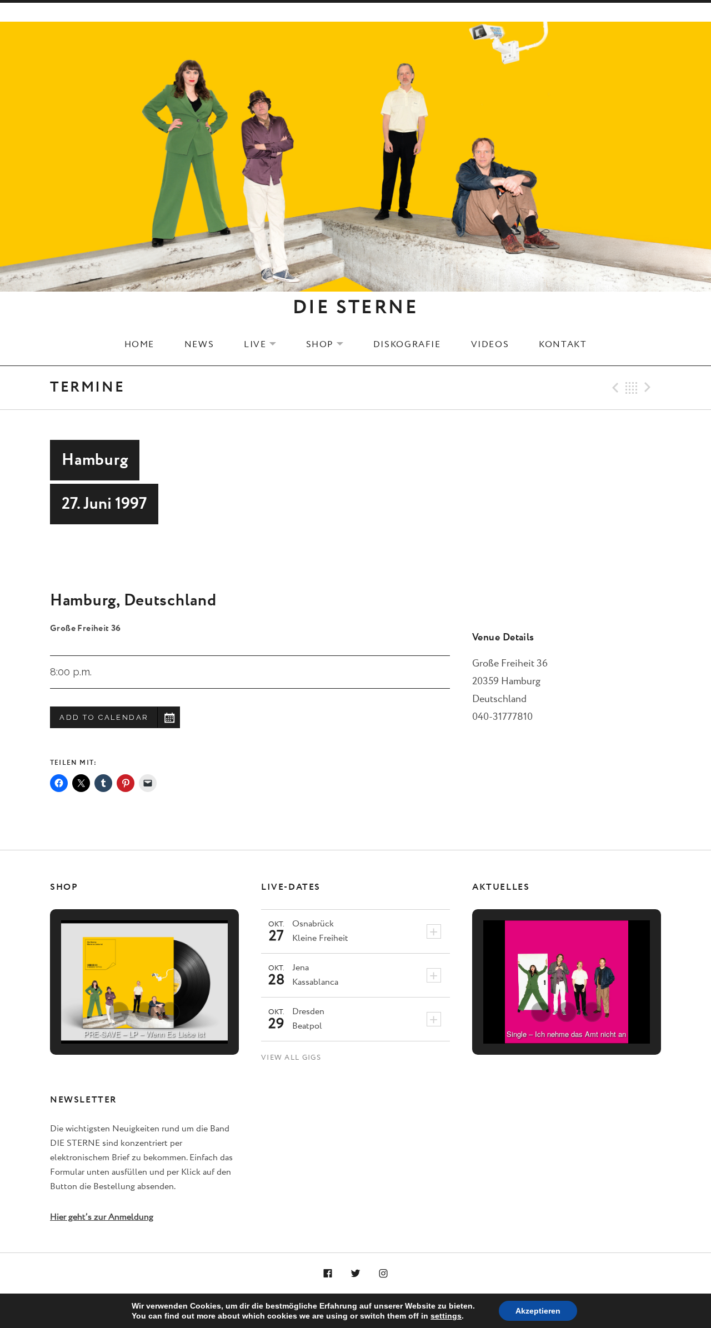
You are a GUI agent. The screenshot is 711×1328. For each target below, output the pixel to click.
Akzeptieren (537, 1310)
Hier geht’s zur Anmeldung (101, 1217)
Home (139, 344)
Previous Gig (614, 387)
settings (446, 1315)
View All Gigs (291, 1058)
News (199, 344)
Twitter (355, 1274)
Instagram (383, 1274)
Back (631, 387)
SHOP (331, 344)
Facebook (328, 1274)
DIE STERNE (355, 308)
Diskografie (407, 344)
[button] (119, 1012)
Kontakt (563, 344)
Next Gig (649, 387)
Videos (490, 344)
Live (266, 344)
